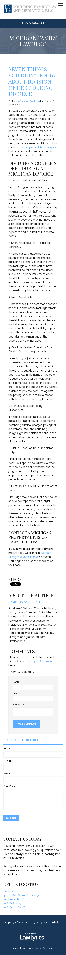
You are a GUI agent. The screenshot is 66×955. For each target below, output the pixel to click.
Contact (46, 552)
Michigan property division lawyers (34, 147)
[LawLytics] (33, 937)
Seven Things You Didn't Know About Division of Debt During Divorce (32, 81)
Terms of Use (18, 948)
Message (18, 705)
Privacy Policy (34, 948)
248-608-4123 (34, 23)
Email (16, 693)
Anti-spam (48, 948)
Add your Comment (40, 661)
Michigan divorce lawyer (23, 557)
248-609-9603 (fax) (16, 907)
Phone (8, 761)
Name (16, 682)
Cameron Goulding (29, 101)
